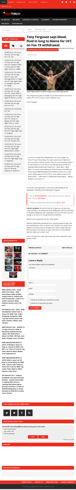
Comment (32, 268)
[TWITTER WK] (66, 2)
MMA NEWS (16, 20)
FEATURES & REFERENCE (60, 20)
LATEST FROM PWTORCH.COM (9, 284)
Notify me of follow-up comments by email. (45, 300)
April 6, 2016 (33, 55)
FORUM (3, 2)
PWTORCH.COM (21, 2)
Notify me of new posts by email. (41, 303)
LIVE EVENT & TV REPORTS (30, 20)
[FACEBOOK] (70, 2)
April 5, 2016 (61, 203)
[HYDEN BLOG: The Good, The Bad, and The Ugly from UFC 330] (9, 249)
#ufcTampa (41, 198)
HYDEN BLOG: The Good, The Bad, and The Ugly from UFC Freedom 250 (12, 138)
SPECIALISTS (5, 23)
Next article (67, 248)
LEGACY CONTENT (33, 2)
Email (30, 288)
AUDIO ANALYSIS (17, 23)
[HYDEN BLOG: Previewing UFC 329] (17, 262)
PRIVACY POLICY (27, 482)
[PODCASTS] (74, 2)
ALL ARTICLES (5, 20)
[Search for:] (13, 30)
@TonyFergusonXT (41, 196)
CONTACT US (44, 2)
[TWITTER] (62, 2)
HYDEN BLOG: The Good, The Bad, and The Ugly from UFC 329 (12, 103)
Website (31, 294)
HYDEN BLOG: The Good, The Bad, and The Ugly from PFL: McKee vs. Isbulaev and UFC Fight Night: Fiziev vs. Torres (12, 118)
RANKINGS (11, 2)
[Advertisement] (17, 206)
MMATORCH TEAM (6, 6)
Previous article (35, 248)
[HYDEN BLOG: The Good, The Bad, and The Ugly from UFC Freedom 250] (13, 275)
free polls (72, 439)
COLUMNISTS (45, 20)
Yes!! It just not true (10, 429)
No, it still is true (9, 431)
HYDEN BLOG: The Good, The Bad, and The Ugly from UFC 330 (12, 55)
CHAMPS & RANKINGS (68, 482)
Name (31, 283)
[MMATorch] (12, 13)
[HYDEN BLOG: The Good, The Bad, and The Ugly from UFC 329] (9, 262)
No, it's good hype (9, 433)
